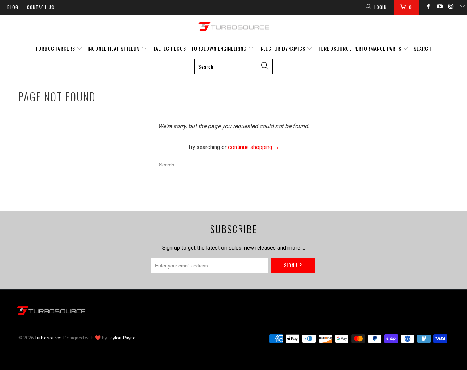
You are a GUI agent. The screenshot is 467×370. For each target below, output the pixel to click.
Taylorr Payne (121, 337)
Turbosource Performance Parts (360, 48)
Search (423, 48)
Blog (12, 7)
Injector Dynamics (282, 48)
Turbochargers (55, 48)
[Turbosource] (233, 26)
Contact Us (40, 7)
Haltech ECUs (169, 48)
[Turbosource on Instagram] (451, 7)
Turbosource (48, 337)
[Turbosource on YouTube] (439, 7)
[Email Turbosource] (462, 7)
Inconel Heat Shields (114, 48)
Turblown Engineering (219, 48)
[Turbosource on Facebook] (428, 7)
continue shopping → (253, 147)
